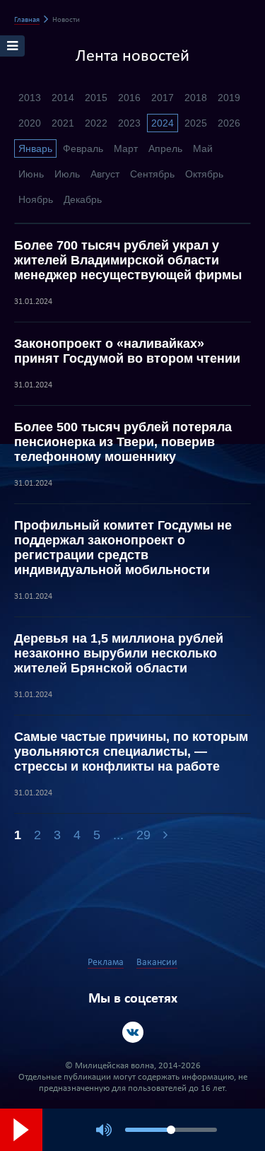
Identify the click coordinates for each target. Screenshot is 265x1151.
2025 (195, 123)
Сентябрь (152, 174)
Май (203, 148)
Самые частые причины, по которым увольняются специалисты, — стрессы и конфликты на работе (131, 751)
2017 (162, 97)
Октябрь (204, 174)
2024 (162, 123)
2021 (63, 123)
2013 (29, 97)
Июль (67, 174)
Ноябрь (35, 199)
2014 (63, 97)
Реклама (106, 962)
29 (143, 835)
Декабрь (83, 199)
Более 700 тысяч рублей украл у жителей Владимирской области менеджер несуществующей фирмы (128, 260)
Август (104, 174)
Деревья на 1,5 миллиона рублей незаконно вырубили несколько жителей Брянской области (118, 653)
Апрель (165, 148)
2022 (96, 123)
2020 (29, 123)
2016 (129, 97)
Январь (35, 148)
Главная (27, 20)
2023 (129, 123)
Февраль (83, 148)
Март (126, 148)
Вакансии (156, 962)
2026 (229, 123)
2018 (195, 97)
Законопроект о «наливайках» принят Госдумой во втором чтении (127, 351)
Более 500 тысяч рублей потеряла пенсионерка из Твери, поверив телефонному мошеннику (123, 442)
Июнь (31, 174)
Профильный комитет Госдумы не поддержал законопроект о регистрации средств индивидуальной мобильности (123, 547)
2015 (96, 97)
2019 (229, 97)
